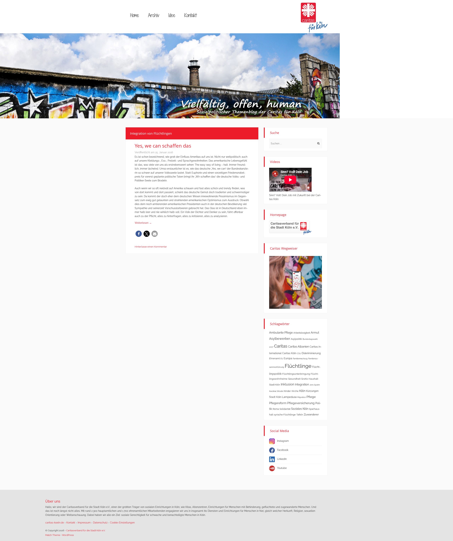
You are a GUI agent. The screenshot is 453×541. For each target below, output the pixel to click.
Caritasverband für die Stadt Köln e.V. (85, 530)
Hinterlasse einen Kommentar (151, 246)
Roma (276, 409)
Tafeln (299, 414)
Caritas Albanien (298, 346)
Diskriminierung (311, 353)
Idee (171, 15)
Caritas (280, 346)
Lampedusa (289, 397)
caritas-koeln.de (54, 522)
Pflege (311, 397)
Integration (302, 384)
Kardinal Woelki (276, 391)
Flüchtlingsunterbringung (296, 374)
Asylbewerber (279, 338)
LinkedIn (282, 459)
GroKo (304, 378)
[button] (139, 234)
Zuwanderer (311, 414)
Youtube (282, 468)
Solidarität (285, 409)
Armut (315, 332)
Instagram (283, 440)
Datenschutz (100, 522)
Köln (302, 391)
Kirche (295, 391)
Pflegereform (277, 403)
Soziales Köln (299, 408)
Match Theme (52, 535)
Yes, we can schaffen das (163, 145)
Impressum (84, 522)
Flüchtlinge (298, 366)
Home (134, 15)
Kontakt (190, 15)
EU (281, 358)
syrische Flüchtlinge (285, 414)
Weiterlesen (143, 222)
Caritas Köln (289, 353)
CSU (299, 353)
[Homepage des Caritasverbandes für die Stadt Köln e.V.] (290, 227)
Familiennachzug (300, 358)
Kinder (287, 391)
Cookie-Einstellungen (122, 522)
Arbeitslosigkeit (301, 332)
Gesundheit (294, 378)
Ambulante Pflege (281, 332)
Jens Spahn (315, 385)
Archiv (153, 15)
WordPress (68, 535)
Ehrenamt (274, 358)
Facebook (282, 450)
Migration (301, 397)
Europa (288, 358)
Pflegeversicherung (301, 403)
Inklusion (287, 384)
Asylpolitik (296, 339)
